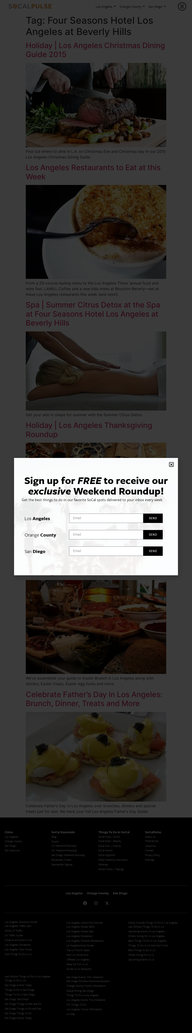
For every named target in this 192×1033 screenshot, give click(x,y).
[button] (171, 464)
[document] (96, 516)
